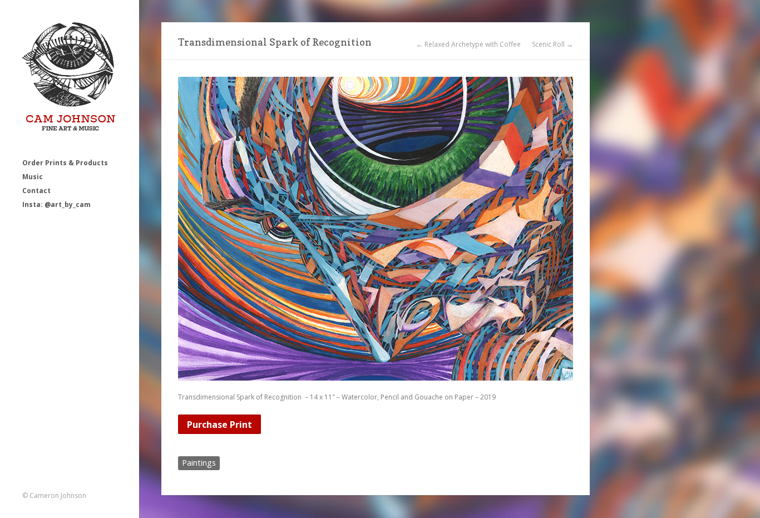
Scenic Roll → (552, 44)
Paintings (199, 462)
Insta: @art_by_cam (56, 204)
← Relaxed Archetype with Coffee (468, 44)
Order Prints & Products (65, 162)
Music (32, 176)
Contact (36, 190)
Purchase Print (219, 424)
